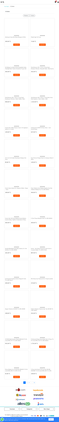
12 (34, 382)
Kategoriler (29, 409)
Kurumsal (12, 409)
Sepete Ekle (16, 44)
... (31, 382)
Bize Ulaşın (47, 409)
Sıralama (32, 15)
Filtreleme (26, 15)
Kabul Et (51, 419)
